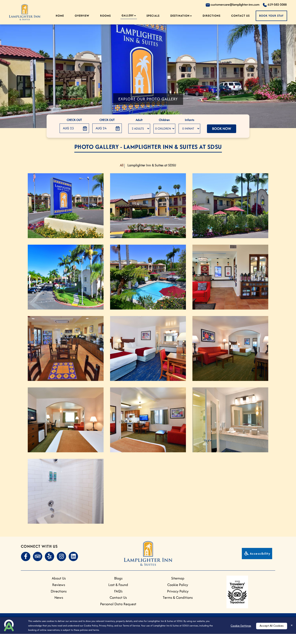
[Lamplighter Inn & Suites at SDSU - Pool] (148, 277)
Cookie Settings (241, 625)
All (122, 165)
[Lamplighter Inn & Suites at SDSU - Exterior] (66, 205)
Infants (189, 120)
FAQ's (118, 591)
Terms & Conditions (178, 597)
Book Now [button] (221, 128)
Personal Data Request (118, 604)
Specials (152, 16)
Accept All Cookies (272, 625)
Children (164, 120)
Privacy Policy (106, 625)
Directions (59, 591)
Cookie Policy (91, 625)
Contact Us (240, 16)
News (58, 597)
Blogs (118, 578)
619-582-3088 (277, 4)
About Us (59, 578)
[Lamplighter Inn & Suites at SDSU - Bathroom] (230, 419)
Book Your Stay (271, 16)
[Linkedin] (73, 556)
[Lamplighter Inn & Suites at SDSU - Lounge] (230, 277)
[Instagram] (61, 556)
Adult (139, 120)
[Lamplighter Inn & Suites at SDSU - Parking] (66, 277)
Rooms (105, 16)
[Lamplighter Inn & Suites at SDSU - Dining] (66, 348)
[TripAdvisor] (37, 556)
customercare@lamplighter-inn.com (234, 4)
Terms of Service (131, 625)
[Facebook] (25, 556)
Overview (82, 16)
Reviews (58, 584)
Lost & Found (118, 584)
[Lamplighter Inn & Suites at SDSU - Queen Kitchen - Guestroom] (148, 419)
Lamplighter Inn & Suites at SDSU (151, 165)
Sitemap (177, 578)
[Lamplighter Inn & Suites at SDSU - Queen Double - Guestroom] (148, 348)
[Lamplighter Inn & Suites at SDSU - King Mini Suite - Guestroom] (230, 348)
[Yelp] (49, 556)
